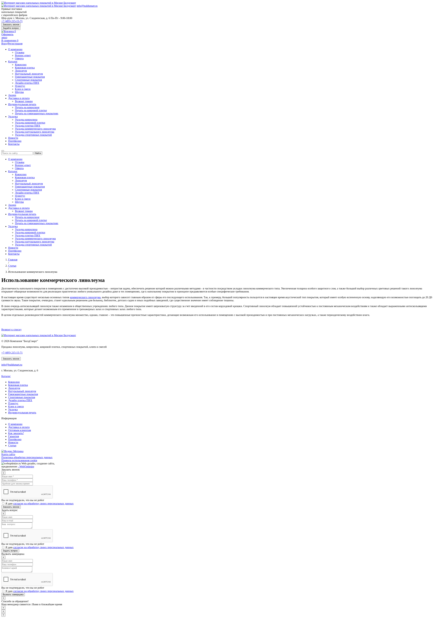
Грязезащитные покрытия (30, 76)
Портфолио (14, 141)
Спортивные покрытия (28, 79)
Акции (12, 95)
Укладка (13, 116)
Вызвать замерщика (13, 594)
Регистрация (15, 43)
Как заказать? (16, 433)
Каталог (13, 61)
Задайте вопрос (11, 28)
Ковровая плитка (25, 67)
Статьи (12, 265)
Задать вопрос (10, 550)
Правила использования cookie (19, 460)
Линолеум (21, 70)
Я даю (39, 503)
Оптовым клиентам (19, 430)
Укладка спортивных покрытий (33, 134)
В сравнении (9, 40)
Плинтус (20, 86)
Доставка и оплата (19, 98)
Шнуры (19, 92)
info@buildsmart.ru (87, 5)
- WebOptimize (26, 466)
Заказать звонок (11, 24)
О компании (15, 49)
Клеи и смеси (23, 89)
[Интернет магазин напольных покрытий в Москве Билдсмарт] (38, 2)
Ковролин (21, 64)
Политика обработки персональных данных (27, 457)
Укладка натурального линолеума (34, 131)
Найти (38, 153)
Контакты (14, 144)
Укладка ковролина (26, 119)
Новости (13, 137)
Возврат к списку (11, 329)
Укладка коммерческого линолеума (35, 128)
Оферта (19, 58)
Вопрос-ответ (23, 55)
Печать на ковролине (27, 107)
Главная (12, 259)
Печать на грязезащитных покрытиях (36, 113)
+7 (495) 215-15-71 (12, 21)
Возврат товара (24, 101)
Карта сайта (8, 454)
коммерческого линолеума (85, 297)
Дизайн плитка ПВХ (20, 400)
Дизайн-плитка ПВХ (27, 82)
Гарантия (13, 436)
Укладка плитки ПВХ (27, 125)
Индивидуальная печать (22, 104)
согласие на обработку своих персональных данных (43, 503)
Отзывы (19, 52)
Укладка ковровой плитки (30, 122)
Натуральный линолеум (29, 73)
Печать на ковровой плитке (31, 110)
